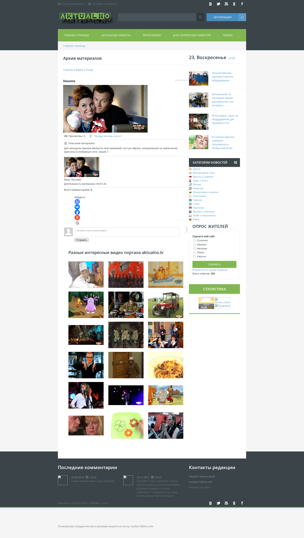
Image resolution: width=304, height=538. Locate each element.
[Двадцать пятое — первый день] (126, 274)
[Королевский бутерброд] (126, 334)
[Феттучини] (165, 364)
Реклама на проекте (105, 3)
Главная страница (76, 35)
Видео (79, 69)
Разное (228, 35)
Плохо (200, 252)
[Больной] (86, 274)
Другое (196, 169)
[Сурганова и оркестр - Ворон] (86, 395)
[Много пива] (126, 364)
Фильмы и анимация (204, 211)
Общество (198, 188)
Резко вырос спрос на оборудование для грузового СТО (225, 119)
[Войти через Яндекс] (77, 217)
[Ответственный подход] (165, 425)
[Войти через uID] (77, 201)
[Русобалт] (165, 304)
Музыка (197, 184)
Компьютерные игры (204, 173)
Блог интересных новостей (192, 35)
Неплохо (202, 248)
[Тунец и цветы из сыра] (126, 425)
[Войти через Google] (77, 223)
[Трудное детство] (126, 304)
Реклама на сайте (199, 487)
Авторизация (222, 17)
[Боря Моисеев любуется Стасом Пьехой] (126, 395)
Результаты (199, 269)
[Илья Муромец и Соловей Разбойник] (165, 395)
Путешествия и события (205, 192)
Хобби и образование (204, 215)
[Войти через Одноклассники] (183, 230)
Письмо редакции (73, 3)
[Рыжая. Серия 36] (86, 425)
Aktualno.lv (64, 503)
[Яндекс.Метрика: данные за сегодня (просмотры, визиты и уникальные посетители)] (222, 300)
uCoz (105, 503)
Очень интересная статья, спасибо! (93, 481)
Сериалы (197, 200)
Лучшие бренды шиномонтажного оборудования (222, 76)
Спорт (196, 204)
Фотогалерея (152, 35)
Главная (68, 69)
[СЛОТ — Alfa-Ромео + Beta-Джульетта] (86, 334)
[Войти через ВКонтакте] (77, 207)
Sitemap (94, 503)
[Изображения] (81, 167)
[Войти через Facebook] (77, 212)
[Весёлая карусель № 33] (165, 274)
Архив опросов (218, 269)
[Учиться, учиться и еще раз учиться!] (86, 364)
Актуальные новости (116, 35)
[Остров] (86, 304)
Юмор (89, 69)
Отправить (81, 240)
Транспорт (198, 207)
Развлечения (199, 196)
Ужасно (201, 256)
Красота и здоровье (203, 176)
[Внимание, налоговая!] (165, 334)
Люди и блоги (200, 180)
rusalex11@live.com (141, 526)
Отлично (202, 240)
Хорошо (201, 244)
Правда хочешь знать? (108, 136)
